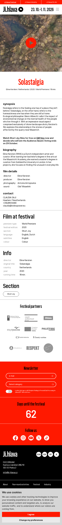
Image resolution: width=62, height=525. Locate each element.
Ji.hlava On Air (51, 2)
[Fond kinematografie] (31, 318)
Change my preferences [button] (31, 520)
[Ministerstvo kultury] (13, 318)
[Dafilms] (48, 348)
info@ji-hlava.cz (10, 472)
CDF (44, 454)
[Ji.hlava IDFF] (13, 9)
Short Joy (26, 231)
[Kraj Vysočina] (13, 329)
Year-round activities (20, 484)
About (5, 484)
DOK (39, 454)
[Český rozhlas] (39, 337)
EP (50, 454)
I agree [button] (31, 514)
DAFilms (40, 138)
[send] (52, 376)
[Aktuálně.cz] (15, 348)
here (28, 392)
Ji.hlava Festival (10, 2)
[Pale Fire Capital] (48, 329)
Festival (36, 484)
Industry (47, 484)
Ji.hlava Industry (31, 2)
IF (56, 454)
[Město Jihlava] (48, 318)
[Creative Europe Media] (31, 329)
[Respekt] (32, 348)
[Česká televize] (22, 337)
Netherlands (23, 89)
